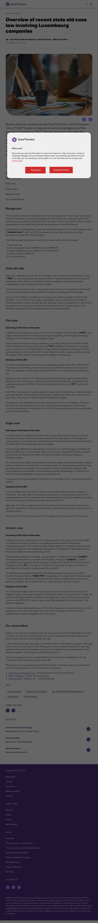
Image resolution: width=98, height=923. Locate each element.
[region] (49, 155)
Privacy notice (17, 161)
